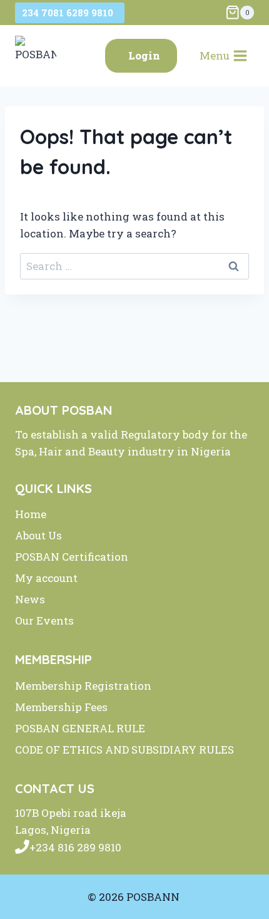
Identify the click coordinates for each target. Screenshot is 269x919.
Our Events (44, 620)
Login (144, 55)
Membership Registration (83, 685)
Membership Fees (61, 707)
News (30, 599)
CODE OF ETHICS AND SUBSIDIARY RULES (124, 749)
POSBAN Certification (71, 556)
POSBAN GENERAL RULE (80, 728)
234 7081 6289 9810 (70, 12)
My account (46, 578)
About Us (38, 535)
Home (30, 514)
